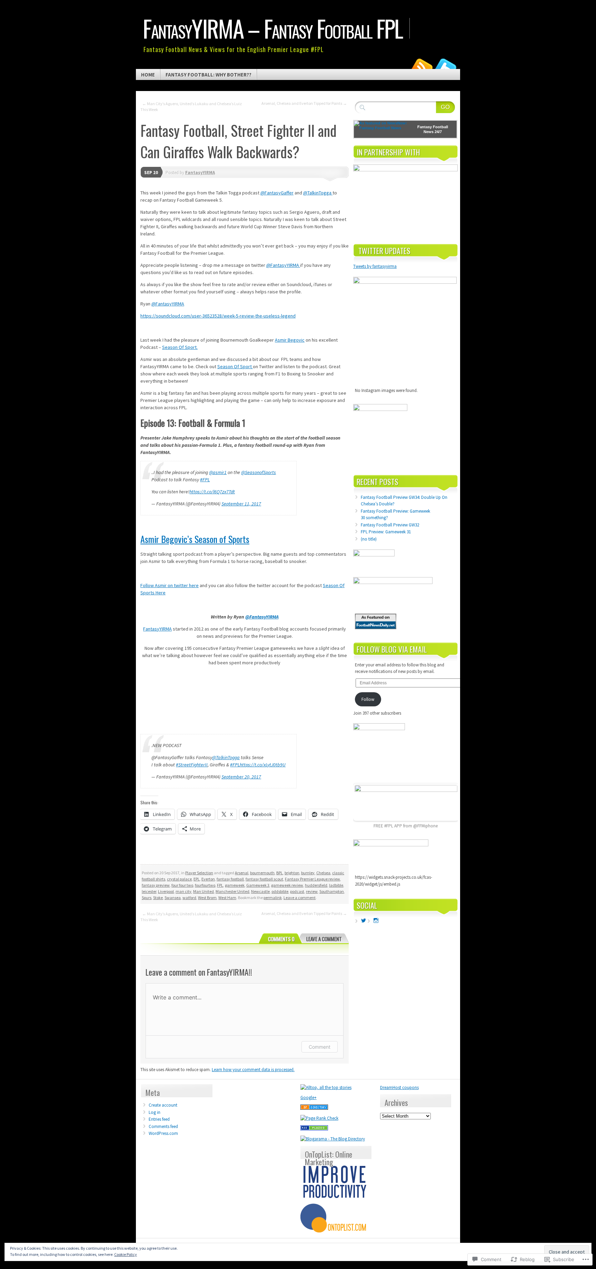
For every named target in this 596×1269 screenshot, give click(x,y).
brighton (292, 872)
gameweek (235, 885)
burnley (308, 872)
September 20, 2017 (241, 777)
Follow (367, 699)
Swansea (173, 897)
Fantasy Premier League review (312, 879)
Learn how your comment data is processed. (253, 1069)
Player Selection (199, 872)
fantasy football (230, 879)
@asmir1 (218, 472)
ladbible (336, 885)
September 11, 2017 (241, 504)
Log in (154, 1112)
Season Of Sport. (180, 347)
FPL (220, 885)
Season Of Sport (235, 366)
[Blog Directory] (314, 1108)
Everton (208, 879)
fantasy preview (156, 885)
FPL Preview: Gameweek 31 (386, 532)
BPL (279, 872)
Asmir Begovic (290, 340)
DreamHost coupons (399, 1087)
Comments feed (163, 1126)
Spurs (146, 897)
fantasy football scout (264, 879)
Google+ (308, 1097)
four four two (182, 885)
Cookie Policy (125, 1254)
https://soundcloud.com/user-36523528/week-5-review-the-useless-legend (218, 316)
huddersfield (316, 885)
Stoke (158, 897)
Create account (163, 1105)
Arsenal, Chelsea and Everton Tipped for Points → (304, 103)
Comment (319, 1047)
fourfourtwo (205, 885)
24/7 (438, 132)
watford (189, 897)
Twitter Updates (384, 250)
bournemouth (262, 872)
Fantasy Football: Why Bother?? (208, 74)
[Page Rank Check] (319, 1118)
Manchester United (232, 891)
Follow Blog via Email (392, 649)
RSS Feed (421, 66)
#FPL (205, 479)
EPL (196, 879)
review (312, 891)
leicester (149, 891)
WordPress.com (163, 1133)
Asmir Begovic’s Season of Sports (194, 539)
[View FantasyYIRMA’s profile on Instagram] (376, 920)
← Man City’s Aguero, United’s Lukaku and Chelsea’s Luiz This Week (191, 106)
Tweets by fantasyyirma (375, 266)
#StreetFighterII (192, 765)
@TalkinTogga (317, 193)
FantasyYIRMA (200, 172)
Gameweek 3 (257, 885)
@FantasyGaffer (277, 193)
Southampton (331, 891)
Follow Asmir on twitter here (169, 585)
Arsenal (241, 872)
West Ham (227, 897)
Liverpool (166, 891)
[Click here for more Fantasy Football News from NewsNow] (381, 129)
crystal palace (179, 879)
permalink (273, 897)
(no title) (369, 539)
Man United (203, 891)
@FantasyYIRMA (283, 265)
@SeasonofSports (258, 472)
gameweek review (287, 885)
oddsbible (279, 891)
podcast (297, 891)
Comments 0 (281, 939)
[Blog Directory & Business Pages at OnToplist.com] (334, 1231)
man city (183, 891)
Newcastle (260, 891)
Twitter (446, 66)
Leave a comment (300, 897)
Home (148, 74)
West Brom (207, 897)
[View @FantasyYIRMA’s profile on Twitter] (363, 920)
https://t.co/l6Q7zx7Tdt (212, 492)
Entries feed (159, 1119)
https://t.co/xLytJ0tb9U (263, 765)
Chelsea (323, 872)
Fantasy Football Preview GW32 (390, 525)
